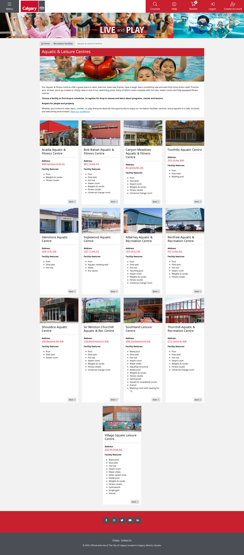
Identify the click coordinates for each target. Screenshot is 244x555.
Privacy (116, 540)
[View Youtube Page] (130, 520)
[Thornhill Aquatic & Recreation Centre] (185, 310)
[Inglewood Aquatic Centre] (101, 220)
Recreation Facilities (63, 43)
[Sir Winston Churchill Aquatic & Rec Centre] (101, 310)
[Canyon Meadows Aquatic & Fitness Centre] (143, 133)
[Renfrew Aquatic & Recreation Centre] (185, 220)
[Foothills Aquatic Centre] (185, 133)
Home (46, 43)
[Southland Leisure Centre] (143, 310)
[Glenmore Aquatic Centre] (59, 220)
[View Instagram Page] (114, 520)
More (71, 201)
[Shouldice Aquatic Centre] (59, 310)
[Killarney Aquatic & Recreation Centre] (143, 220)
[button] (9, 6)
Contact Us (126, 540)
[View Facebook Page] (106, 520)
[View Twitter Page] (122, 520)
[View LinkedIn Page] (138, 520)
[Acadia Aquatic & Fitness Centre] (59, 133)
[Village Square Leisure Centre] (122, 418)
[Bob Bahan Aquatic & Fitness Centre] (101, 133)
